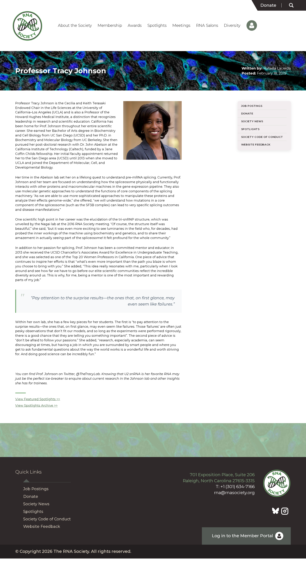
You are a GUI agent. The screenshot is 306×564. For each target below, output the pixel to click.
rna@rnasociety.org (234, 492)
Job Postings (251, 106)
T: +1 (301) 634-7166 (235, 486)
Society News (252, 121)
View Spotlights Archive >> (36, 406)
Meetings (181, 25)
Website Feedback (256, 144)
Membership (110, 25)
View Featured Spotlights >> (37, 399)
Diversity (232, 25)
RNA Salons (207, 25)
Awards (135, 25)
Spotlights (157, 25)
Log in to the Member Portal (242, 535)
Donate (268, 5)
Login (249, 25)
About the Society (75, 25)
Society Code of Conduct (262, 137)
